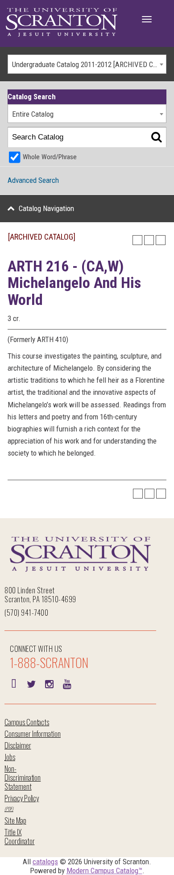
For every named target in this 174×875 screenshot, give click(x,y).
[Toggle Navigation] (147, 19)
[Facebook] (13, 683)
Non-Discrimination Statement (22, 777)
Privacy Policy (21, 797)
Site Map (15, 820)
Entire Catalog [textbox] (33, 114)
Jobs (9, 756)
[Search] (156, 137)
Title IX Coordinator (19, 836)
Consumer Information (32, 733)
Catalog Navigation (46, 208)
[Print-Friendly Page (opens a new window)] (149, 240)
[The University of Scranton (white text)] (61, 22)
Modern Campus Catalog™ (104, 870)
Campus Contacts (26, 721)
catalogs (45, 861)
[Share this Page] (137, 240)
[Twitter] (31, 683)
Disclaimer (17, 745)
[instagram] (49, 683)
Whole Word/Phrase (50, 157)
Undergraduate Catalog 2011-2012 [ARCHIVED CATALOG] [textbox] (89, 64)
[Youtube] (67, 683)
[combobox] (87, 64)
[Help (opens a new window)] (161, 240)
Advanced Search (33, 180)
